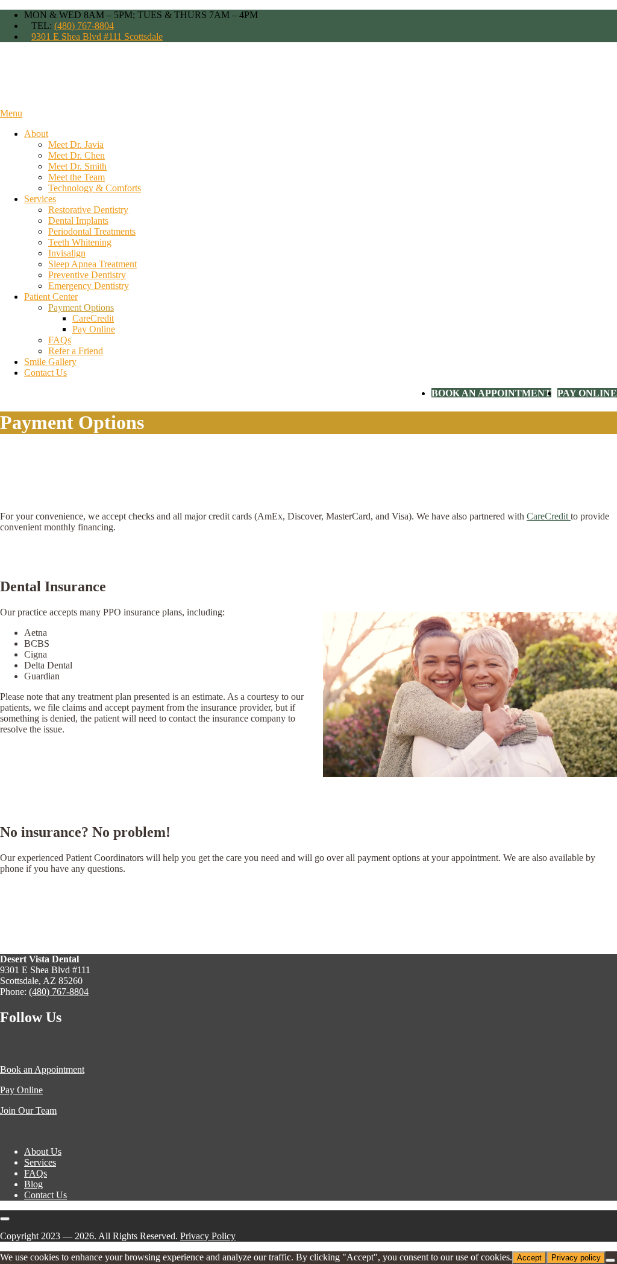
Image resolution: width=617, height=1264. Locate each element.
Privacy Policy (208, 1236)
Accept (529, 1257)
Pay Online (93, 329)
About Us (42, 1151)
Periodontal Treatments (92, 231)
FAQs (59, 340)
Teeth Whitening (79, 242)
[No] (610, 1260)
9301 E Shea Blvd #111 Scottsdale (97, 36)
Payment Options (81, 307)
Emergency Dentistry (88, 286)
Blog (33, 1184)
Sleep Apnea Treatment (92, 264)
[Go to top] (5, 1219)
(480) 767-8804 (84, 26)
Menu (11, 113)
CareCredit (93, 318)
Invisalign (67, 253)
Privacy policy (576, 1257)
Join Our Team (28, 1110)
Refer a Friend (75, 351)
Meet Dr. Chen (76, 155)
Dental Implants (78, 220)
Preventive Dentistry (87, 275)
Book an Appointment (42, 1069)
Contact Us (45, 372)
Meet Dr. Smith (77, 166)
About (36, 134)
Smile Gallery (50, 362)
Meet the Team (76, 177)
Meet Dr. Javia (76, 144)
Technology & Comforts (94, 188)
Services (40, 199)
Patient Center (51, 296)
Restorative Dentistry (88, 210)
